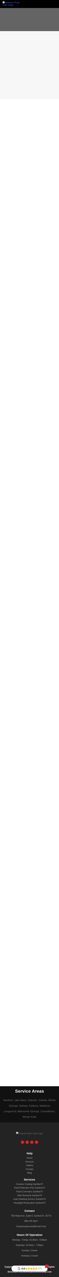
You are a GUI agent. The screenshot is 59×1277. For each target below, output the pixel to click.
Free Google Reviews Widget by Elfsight (29, 1272)
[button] (55, 4)
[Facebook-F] (27, 1142)
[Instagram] (31, 1142)
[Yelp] (36, 1142)
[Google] (22, 1142)
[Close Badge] (46, 1266)
